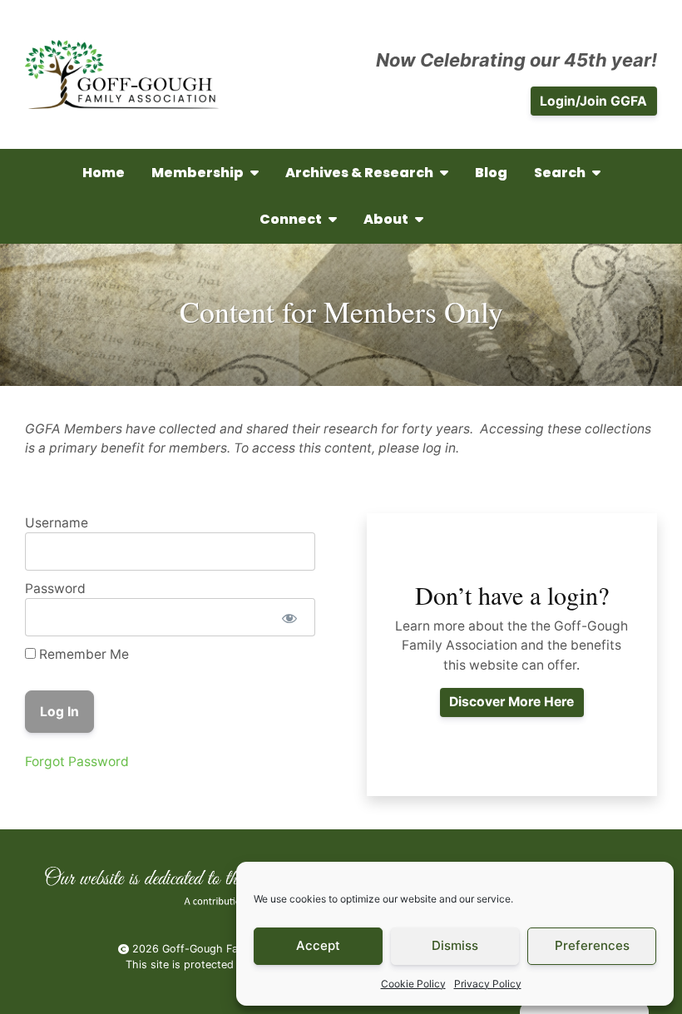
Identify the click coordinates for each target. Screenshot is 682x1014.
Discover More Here (511, 702)
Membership (197, 172)
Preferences (592, 945)
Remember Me (82, 654)
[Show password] (289, 617)
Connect (290, 219)
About (385, 219)
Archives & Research (359, 172)
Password (55, 588)
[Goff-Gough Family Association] (122, 74)
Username (56, 523)
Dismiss (455, 945)
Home (103, 172)
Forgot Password (77, 761)
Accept (318, 945)
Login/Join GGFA (593, 101)
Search (560, 172)
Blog (491, 172)
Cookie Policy (413, 983)
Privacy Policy (487, 983)
